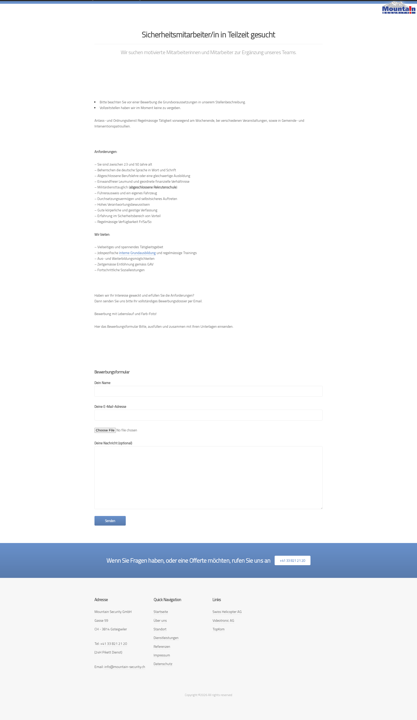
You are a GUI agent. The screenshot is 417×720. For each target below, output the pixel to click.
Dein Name (102, 382)
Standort (160, 629)
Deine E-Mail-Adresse (110, 406)
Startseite (161, 611)
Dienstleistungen (166, 637)
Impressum (162, 655)
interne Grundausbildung (137, 252)
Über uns (160, 620)
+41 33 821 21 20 (292, 560)
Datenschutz (163, 663)
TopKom (219, 629)
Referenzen (162, 646)
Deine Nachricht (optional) (113, 443)
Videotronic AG (223, 620)
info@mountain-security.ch (124, 666)
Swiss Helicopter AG (227, 611)
